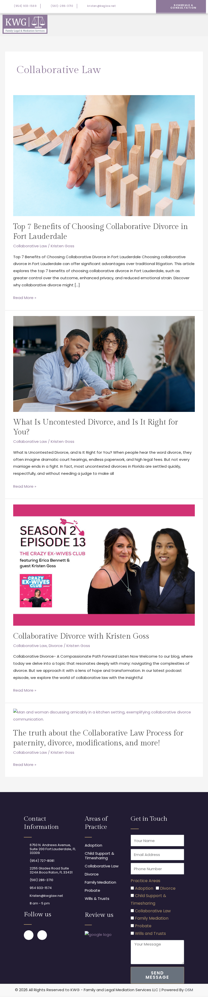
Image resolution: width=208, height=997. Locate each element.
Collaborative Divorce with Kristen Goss (81, 636)
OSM (189, 989)
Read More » (24, 297)
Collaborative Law (30, 246)
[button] (201, 24)
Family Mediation (151, 918)
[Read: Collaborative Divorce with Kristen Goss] (104, 564)
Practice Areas (145, 881)
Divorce (56, 645)
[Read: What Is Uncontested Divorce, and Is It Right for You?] (104, 363)
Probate (143, 926)
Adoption (144, 888)
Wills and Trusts (150, 933)
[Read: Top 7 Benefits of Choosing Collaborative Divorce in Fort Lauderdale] (104, 155)
